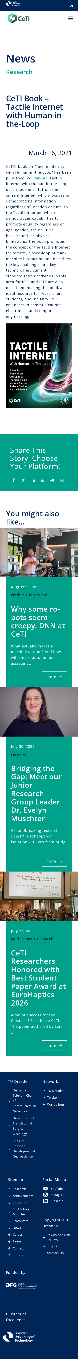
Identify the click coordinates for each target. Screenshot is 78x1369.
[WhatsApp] (42, 480)
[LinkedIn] (33, 480)
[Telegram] (52, 480)
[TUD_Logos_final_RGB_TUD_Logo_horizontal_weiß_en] (19, 1332)
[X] (23, 480)
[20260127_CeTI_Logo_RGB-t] (19, 14)
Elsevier (39, 178)
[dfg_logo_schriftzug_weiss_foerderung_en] (22, 1284)
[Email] (62, 480)
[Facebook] (14, 480)
